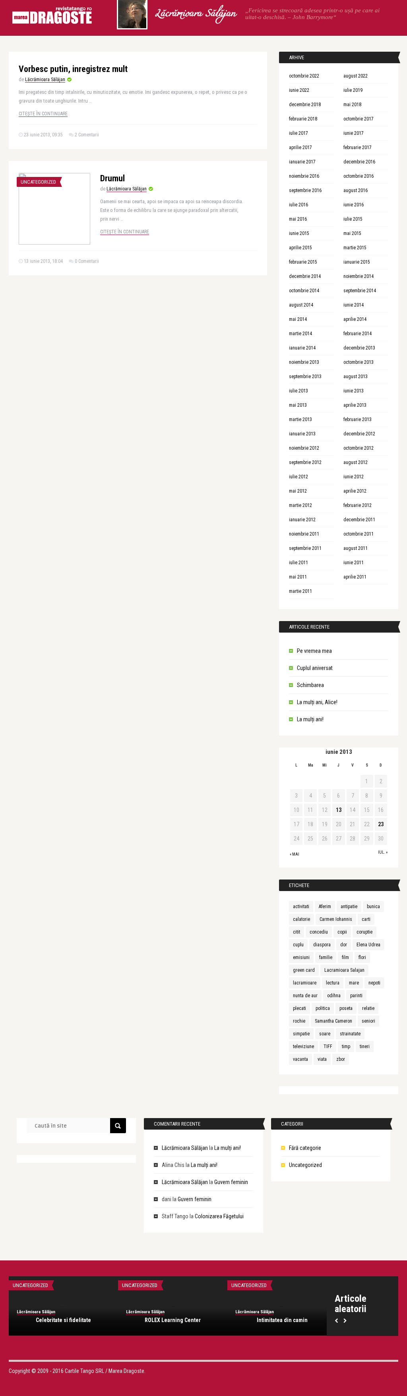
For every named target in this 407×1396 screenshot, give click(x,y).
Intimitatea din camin (282, 1320)
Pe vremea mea (314, 651)
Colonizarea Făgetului (219, 1216)
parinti (356, 995)
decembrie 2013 (359, 348)
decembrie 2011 (359, 519)
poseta (346, 1008)
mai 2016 (298, 219)
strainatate (350, 1034)
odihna (334, 995)
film (345, 957)
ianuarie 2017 (302, 162)
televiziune (303, 1046)
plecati (299, 1008)
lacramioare (304, 983)
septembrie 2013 (305, 376)
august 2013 (355, 376)
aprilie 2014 (354, 319)
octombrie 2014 (304, 290)
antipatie (349, 906)
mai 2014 (298, 319)
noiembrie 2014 (358, 276)
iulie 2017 (298, 133)
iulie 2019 (352, 90)
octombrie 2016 (358, 176)
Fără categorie (305, 1148)
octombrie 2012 (358, 448)
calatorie (301, 919)
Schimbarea (310, 685)
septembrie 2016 (305, 190)
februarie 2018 (303, 119)
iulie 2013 (298, 391)
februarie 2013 (357, 419)
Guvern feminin (231, 1182)
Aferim (325, 906)
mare (354, 983)
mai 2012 (298, 491)
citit (296, 932)
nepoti (374, 983)
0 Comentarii (87, 261)
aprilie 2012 (354, 491)
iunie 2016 (353, 205)
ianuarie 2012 (302, 519)
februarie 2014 (357, 333)
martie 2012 (300, 505)
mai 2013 (298, 405)
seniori (368, 1021)
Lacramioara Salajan (344, 970)
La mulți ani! (310, 719)
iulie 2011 (298, 562)
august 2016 (355, 190)
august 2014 (301, 305)
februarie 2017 (357, 147)
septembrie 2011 (305, 548)
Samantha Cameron (333, 1021)
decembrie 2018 (305, 104)
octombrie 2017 (358, 119)
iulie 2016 (298, 205)
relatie (368, 1008)
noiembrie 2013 (304, 362)
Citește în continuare (43, 113)
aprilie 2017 (300, 147)
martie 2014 (300, 333)
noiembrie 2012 (304, 448)
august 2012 (355, 462)
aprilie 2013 (354, 405)
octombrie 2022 (304, 76)
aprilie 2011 (354, 577)
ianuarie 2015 (356, 262)
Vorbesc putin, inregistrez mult (73, 69)
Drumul (112, 178)
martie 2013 (300, 419)
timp (346, 1046)
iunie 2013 (353, 391)
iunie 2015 (299, 233)
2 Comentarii (87, 135)
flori (362, 957)
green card (304, 970)
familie (325, 957)
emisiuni (301, 957)
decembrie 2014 (305, 276)
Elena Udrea (368, 944)
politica (323, 1008)
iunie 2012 (353, 477)
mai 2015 (352, 233)
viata (322, 1059)
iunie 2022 (299, 90)
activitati (301, 906)
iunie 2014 (353, 305)
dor (343, 944)
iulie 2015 (352, 219)
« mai (294, 854)
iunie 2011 (353, 562)
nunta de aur (305, 995)
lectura (332, 983)
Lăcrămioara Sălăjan (195, 14)
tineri (365, 1046)
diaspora (322, 944)
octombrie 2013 (358, 362)
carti (366, 919)
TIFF (328, 1046)
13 (338, 810)
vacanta (300, 1059)
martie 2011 (300, 591)
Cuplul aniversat (315, 668)
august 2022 (355, 76)
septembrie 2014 (359, 290)
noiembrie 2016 (304, 176)
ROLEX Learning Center (173, 1320)
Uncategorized (38, 182)
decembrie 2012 (359, 434)
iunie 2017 (353, 133)
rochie (299, 1021)
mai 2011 (298, 577)
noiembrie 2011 (304, 534)
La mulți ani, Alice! (317, 702)
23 (381, 824)
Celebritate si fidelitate (63, 1320)
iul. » (383, 852)
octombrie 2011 (358, 534)
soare (324, 1034)
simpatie (301, 1034)
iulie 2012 (298, 477)
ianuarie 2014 (302, 348)
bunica (373, 906)
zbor (340, 1059)
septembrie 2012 (305, 462)
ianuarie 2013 (302, 434)
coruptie (364, 932)
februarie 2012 (357, 505)
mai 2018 (352, 104)
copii (342, 932)
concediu (319, 932)
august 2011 (355, 548)
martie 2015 (354, 247)
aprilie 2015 (300, 247)
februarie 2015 (303, 262)
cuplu (298, 944)
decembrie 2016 (359, 162)
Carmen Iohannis (336, 919)
